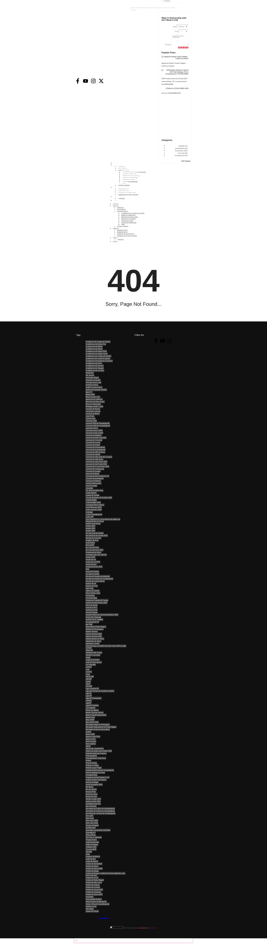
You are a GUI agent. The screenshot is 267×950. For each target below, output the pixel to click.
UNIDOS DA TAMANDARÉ (128, 223)
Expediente (104, 918)
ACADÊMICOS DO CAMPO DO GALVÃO (132, 213)
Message (168, 44)
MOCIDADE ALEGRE (127, 221)
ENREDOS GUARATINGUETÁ (125, 234)
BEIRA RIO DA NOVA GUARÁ (129, 217)
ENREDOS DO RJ (122, 230)
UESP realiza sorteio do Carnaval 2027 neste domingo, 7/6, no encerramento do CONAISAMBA (174, 81)
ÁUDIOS (115, 241)
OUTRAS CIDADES (122, 226)
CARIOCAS (120, 208)
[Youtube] (85, 81)
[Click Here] (189, 10)
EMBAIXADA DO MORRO (128, 219)
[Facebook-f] (77, 81)
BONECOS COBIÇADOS (128, 215)
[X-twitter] (101, 81)
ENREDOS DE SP (122, 232)
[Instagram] (93, 81)
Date (175, 26)
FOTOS (115, 237)
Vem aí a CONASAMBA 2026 (171, 93)
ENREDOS (116, 228)
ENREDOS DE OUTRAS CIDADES (127, 236)
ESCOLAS (115, 206)
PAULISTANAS (121, 209)
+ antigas (120, 239)
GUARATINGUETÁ (122, 211)
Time (176, 31)
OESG (123, 224)
